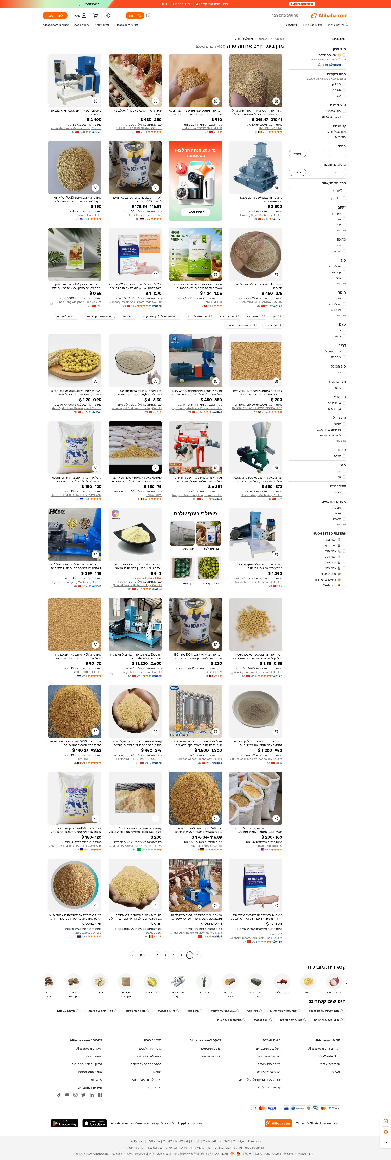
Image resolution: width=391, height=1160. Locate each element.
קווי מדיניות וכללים (269, 1087)
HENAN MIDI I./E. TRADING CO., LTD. (259, 302)
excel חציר (271, 325)
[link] (385, 1121)
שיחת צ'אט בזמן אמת (149, 1056)
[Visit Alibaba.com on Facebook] (99, 1094)
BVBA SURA (154, 495)
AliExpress (137, 1141)
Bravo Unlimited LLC (88, 215)
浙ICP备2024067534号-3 (299, 1154)
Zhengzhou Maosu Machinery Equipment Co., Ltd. (255, 582)
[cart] (95, 16)
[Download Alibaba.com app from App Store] (94, 1123)
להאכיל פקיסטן (65, 316)
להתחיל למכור (93, 1056)
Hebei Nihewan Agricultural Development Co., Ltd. (255, 672)
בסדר (297, 154)
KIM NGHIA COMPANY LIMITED (202, 128)
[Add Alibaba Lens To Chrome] (278, 1123)
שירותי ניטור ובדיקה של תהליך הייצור (259, 1079)
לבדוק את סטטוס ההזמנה (87, 1064)
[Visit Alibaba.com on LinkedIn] (91, 1094)
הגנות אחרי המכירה (269, 1071)
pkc (275, 316)
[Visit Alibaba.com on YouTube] (67, 1094)
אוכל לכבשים (260, 1020)
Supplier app (186, 1123)
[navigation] (317, 497)
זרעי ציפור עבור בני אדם (240, 325)
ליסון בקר (252, 1011)
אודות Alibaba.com (327, 1040)
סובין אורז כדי (227, 316)
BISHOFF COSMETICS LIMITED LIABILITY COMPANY (74, 495)
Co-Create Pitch (329, 1056)
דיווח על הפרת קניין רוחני (147, 1079)
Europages (254, 1141)
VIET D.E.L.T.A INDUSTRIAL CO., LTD (139, 128)
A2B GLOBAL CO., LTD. (87, 672)
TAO (227, 1141)
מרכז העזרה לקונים (150, 1048)
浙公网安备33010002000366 (262, 1154)
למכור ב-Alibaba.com (89, 1048)
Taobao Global (212, 1141)
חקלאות (264, 38)
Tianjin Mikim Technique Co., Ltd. (141, 672)
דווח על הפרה (153, 1087)
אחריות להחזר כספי (269, 1056)
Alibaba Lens (317, 1123)
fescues (127, 316)
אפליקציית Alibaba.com (126, 1123)
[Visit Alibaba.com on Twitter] (83, 1094)
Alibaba (279, 38)
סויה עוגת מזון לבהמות (98, 316)
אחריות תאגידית (330, 1064)
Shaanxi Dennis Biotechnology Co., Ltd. (137, 585)
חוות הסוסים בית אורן (229, 1020)
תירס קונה (193, 1011)
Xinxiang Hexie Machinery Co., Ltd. (260, 215)
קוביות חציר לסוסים (291, 1020)
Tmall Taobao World (175, 1141)
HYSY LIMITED (212, 302)
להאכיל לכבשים (166, 1011)
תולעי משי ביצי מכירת (326, 1020)
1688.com (153, 1141)
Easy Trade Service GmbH (145, 215)
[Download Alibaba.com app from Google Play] (64, 1123)
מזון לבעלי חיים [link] (244, 38)
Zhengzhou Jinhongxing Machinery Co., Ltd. (74, 582)
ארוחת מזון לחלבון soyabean (159, 316)
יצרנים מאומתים (211, 1048)
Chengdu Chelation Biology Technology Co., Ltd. (255, 758)
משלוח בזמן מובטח (269, 1064)
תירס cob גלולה (66, 1011)
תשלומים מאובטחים (268, 1048)
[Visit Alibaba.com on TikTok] (59, 1094)
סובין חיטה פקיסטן (135, 1011)
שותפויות (96, 1079)
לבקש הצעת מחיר (210, 1056)
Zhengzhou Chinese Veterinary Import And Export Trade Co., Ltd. (135, 302)
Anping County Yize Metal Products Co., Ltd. (195, 408)
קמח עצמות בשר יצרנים (283, 1011)
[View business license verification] (232, 1154)
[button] (148, 15)
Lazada (195, 1141)
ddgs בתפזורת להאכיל (223, 1011)
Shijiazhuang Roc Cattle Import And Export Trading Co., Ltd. (135, 408)
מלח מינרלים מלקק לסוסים (324, 1011)
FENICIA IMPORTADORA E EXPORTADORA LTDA (255, 408)
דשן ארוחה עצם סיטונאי (100, 1011)
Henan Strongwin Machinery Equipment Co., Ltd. (195, 495)
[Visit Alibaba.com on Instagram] (75, 1094)
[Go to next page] (132, 955)
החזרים (157, 1071)
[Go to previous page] (198, 955)
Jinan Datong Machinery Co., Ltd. (261, 495)
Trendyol (238, 1141)
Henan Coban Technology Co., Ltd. (200, 758)
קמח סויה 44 (254, 316)
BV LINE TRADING (270, 128)
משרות (336, 1071)
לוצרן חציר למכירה (197, 316)
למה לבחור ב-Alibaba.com (324, 1048)
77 (141, 955)
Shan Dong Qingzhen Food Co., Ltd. (79, 302)
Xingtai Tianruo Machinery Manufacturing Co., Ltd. (74, 128)
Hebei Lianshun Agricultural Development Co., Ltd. (74, 408)
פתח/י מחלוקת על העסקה (146, 1064)
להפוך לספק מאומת (90, 1071)
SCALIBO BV (214, 672)
